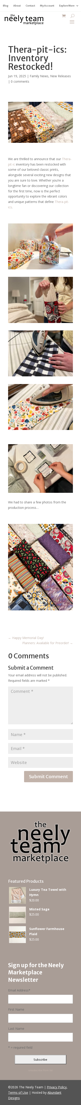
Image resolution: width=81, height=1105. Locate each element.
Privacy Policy (57, 1087)
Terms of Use (18, 1092)
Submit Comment (48, 776)
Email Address (19, 990)
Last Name (16, 1028)
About (17, 5)
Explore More (66, 5)
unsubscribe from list (40, 1070)
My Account (47, 5)
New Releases (60, 76)
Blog (5, 5)
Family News (39, 76)
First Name (16, 1009)
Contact (30, 5)
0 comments (20, 81)
